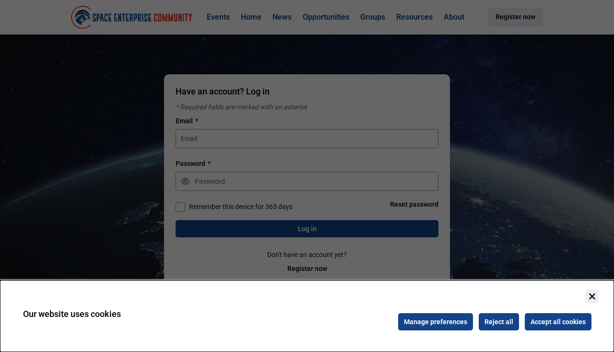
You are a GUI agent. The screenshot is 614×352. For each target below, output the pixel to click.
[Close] (592, 296)
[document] (307, 316)
